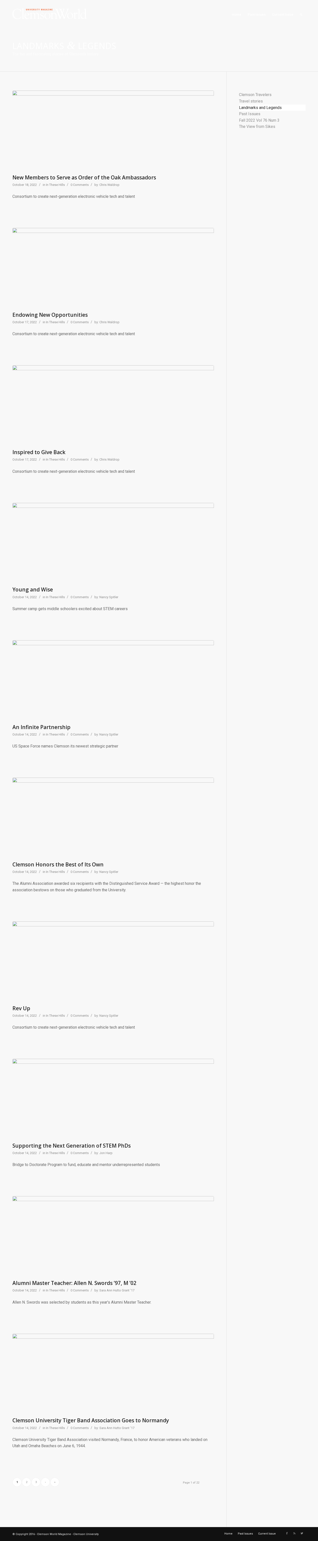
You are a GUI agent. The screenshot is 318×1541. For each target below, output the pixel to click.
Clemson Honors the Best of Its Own (58, 864)
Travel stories (251, 101)
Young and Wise (32, 589)
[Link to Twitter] (302, 1533)
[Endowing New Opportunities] (113, 268)
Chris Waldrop (109, 185)
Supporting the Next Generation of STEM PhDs (71, 1145)
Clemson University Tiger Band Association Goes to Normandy (90, 1420)
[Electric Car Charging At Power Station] (113, 962)
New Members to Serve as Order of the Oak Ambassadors (84, 177)
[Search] (301, 14)
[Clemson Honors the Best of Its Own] (113, 818)
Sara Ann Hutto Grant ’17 (116, 1290)
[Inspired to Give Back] (113, 405)
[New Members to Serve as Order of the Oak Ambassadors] (113, 131)
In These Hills (55, 185)
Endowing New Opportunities (50, 314)
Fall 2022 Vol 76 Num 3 (259, 120)
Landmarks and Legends (260, 107)
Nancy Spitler (108, 597)
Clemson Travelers (255, 94)
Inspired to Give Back (38, 452)
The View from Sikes (257, 126)
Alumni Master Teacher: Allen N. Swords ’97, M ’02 (74, 1282)
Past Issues (249, 113)
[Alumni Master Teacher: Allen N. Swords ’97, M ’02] (113, 1236)
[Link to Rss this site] (294, 1533)
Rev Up (21, 1008)
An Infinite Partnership (41, 727)
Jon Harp (106, 1153)
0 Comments (80, 185)
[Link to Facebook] (287, 1533)
